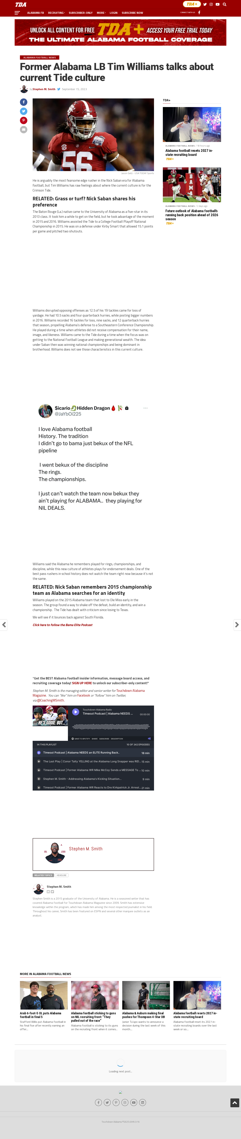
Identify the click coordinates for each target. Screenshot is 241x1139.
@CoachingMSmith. (51, 700)
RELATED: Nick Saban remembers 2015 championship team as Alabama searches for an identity (92, 590)
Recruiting (56, 13)
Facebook (84, 695)
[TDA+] (192, 4)
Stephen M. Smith (44, 89)
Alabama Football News (180, 145)
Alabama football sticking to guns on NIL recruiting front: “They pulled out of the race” (93, 1017)
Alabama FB (35, 13)
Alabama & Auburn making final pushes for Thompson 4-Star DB (143, 1015)
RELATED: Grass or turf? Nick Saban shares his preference (84, 201)
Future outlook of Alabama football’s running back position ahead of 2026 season (191, 215)
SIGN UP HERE (82, 683)
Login (114, 13)
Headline (62, 875)
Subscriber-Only (81, 13)
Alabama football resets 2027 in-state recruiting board (189, 153)
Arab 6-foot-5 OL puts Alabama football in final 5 (40, 1015)
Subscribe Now (132, 13)
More (100, 13)
